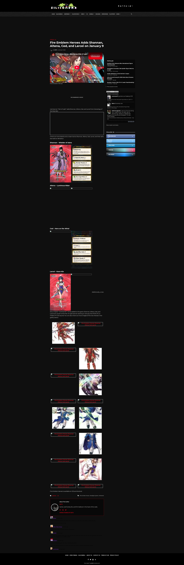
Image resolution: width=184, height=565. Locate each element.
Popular (116, 91)
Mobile (91, 14)
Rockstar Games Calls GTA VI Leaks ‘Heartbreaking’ (120, 82)
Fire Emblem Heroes (84, 495)
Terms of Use (105, 555)
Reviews (98, 14)
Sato (55, 49)
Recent (112, 91)
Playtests (112, 14)
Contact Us (96, 555)
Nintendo (67, 14)
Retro (113, 103)
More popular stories (112, 86)
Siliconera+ (59, 14)
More (117, 14)
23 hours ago (114, 107)
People (108, 91)
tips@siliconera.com (95, 563)
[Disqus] (77, 534)
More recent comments (112, 125)
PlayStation (75, 14)
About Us (89, 555)
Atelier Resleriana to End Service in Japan (118, 73)
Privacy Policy (114, 555)
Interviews (105, 14)
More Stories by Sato (67, 512)
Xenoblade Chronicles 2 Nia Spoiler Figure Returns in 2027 (119, 99)
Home (53, 14)
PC (87, 14)
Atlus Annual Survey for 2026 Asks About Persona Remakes (119, 117)
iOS (55, 39)
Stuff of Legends (116, 110)
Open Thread (73, 555)
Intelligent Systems (94, 495)
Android (52, 39)
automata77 (115, 96)
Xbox (82, 14)
